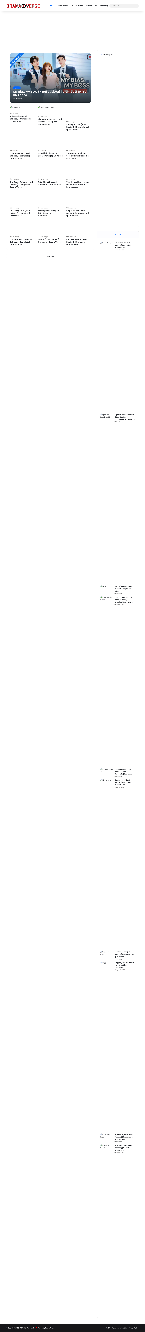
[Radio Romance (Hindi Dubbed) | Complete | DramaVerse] (78, 228)
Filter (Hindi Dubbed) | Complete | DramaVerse (49, 183)
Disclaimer (115, 1328)
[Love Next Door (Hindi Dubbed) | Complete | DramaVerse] (106, 1229)
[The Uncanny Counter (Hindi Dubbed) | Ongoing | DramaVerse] (106, 681)
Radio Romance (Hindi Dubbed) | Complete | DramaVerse (76, 242)
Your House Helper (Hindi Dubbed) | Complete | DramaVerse (77, 184)
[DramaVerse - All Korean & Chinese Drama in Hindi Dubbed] (23, 5)
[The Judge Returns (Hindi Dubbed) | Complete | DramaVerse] (22, 170)
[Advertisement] (72, 31)
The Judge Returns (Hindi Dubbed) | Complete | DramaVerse (21, 184)
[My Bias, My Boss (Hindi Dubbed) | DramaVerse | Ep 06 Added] (50, 78)
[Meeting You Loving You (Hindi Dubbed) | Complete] (50, 199)
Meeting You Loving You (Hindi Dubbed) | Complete (49, 213)
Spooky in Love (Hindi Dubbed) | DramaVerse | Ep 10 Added (77, 127)
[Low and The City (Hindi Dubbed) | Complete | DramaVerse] (22, 228)
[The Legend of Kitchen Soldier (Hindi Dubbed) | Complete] (78, 142)
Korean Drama (62, 6)
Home (51, 6)
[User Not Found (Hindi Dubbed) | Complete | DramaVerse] (22, 142)
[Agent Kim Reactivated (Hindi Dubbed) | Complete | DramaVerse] (106, 499)
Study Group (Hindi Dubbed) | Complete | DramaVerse (123, 245)
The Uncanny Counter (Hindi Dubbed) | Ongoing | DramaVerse (124, 599)
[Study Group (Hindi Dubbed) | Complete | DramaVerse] (106, 327)
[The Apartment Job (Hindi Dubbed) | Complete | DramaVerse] (46, 110)
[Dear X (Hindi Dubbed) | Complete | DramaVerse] (50, 228)
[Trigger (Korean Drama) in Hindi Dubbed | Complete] (106, 1047)
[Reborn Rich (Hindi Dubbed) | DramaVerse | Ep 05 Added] (15, 109)
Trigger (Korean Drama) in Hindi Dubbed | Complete (125, 965)
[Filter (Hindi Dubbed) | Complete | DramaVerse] (50, 170)
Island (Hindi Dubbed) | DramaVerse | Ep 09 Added (50, 154)
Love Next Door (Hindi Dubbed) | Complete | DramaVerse (123, 1147)
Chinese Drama (77, 6)
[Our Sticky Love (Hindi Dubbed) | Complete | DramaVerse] (22, 199)
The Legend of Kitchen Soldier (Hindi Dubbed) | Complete (77, 156)
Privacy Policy (133, 1328)
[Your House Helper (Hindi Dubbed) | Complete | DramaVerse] (78, 170)
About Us (123, 1328)
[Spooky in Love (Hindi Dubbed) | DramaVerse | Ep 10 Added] (78, 113)
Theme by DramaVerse (46, 1328)
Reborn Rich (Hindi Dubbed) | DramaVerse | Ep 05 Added (21, 119)
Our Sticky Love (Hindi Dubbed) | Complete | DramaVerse (20, 213)
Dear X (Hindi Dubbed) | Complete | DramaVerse (49, 240)
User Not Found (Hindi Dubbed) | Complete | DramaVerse (20, 156)
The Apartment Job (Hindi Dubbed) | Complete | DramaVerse (50, 122)
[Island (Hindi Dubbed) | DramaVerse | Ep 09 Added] (50, 142)
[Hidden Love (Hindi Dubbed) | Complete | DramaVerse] (106, 864)
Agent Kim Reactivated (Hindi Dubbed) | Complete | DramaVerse (125, 417)
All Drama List (91, 6)
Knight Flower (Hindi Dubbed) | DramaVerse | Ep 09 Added (77, 213)
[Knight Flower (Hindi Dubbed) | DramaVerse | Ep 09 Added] (78, 199)
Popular (118, 234)
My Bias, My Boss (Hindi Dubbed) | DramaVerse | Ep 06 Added (124, 1136)
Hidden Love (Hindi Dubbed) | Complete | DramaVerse (123, 782)
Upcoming (104, 6)
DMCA (108, 1328)
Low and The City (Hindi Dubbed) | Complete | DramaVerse (21, 242)
